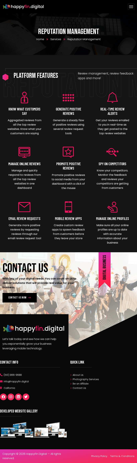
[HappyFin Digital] (24, 7)
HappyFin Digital (36, 454)
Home (40, 39)
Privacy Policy (99, 456)
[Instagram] (11, 397)
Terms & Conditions (122, 456)
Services (55, 39)
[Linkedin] (18, 397)
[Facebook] (3, 397)
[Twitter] (26, 397)
